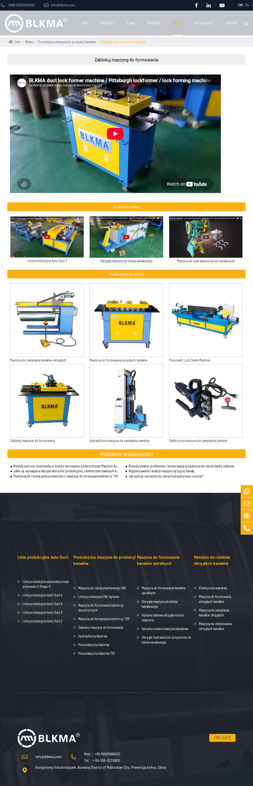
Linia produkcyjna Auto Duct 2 (42, 621)
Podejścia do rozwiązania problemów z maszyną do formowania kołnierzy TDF (66, 476)
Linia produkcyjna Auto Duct (43, 557)
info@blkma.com (59, 5)
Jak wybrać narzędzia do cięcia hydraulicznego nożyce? (165, 476)
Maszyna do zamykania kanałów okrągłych (38, 360)
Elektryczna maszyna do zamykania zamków (198, 441)
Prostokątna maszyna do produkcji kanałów (67, 42)
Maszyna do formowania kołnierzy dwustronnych (101, 607)
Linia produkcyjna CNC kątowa (98, 596)
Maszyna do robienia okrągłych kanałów (212, 560)
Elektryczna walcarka (213, 588)
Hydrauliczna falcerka (92, 636)
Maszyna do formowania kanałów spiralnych (158, 560)
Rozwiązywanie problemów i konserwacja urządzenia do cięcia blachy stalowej (181, 466)
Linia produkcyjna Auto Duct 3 (47, 261)
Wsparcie (154, 23)
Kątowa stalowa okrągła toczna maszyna (163, 617)
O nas (131, 23)
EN (247, 5)
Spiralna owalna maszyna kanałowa (165, 629)
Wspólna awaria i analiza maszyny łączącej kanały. (161, 471)
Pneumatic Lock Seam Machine (189, 360)
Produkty (107, 23)
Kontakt (232, 23)
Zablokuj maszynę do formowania (123, 42)
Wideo (177, 23)
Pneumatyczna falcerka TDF (96, 653)
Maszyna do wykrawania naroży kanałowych (206, 261)
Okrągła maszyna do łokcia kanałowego (126, 261)
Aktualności (203, 23)
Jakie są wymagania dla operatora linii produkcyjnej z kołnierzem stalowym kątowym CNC (66, 471)
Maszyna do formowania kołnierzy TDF (104, 619)
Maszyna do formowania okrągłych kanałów (118, 360)
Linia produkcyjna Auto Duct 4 (42, 604)
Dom (84, 23)
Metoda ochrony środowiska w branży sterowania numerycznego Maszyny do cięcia (66, 466)
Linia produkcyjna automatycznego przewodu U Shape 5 (45, 584)
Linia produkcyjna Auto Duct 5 (42, 595)
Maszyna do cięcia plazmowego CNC (102, 588)
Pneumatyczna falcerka (93, 645)
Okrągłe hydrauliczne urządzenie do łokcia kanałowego (166, 639)
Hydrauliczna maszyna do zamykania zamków (119, 441)
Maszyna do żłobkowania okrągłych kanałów (215, 626)
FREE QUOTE (222, 738)
